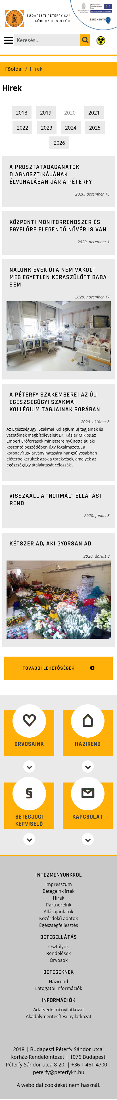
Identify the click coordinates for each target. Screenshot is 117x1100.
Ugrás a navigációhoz (26, 4)
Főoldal (14, 68)
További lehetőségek (48, 668)
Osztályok (58, 946)
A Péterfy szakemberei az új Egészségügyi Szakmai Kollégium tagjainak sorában (54, 402)
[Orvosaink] (29, 766)
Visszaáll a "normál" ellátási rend (55, 499)
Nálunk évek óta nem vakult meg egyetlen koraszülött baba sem (58, 277)
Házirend (88, 744)
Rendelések (58, 953)
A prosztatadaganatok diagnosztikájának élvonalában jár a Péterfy (50, 174)
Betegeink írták (58, 891)
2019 (45, 112)
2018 (21, 112)
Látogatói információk (58, 988)
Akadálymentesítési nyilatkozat (58, 1016)
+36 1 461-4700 (89, 1064)
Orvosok (59, 960)
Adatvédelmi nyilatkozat (58, 1009)
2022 (22, 127)
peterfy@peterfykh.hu (58, 1072)
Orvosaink (29, 744)
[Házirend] (88, 766)
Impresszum (58, 884)
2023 (46, 127)
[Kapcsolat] (88, 839)
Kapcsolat (87, 817)
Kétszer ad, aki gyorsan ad (50, 543)
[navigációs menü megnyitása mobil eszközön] (8, 40)
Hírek (58, 898)
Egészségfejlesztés (58, 925)
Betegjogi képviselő (29, 820)
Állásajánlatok (58, 911)
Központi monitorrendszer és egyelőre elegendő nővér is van (57, 225)
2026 (59, 142)
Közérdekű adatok (58, 918)
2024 (70, 127)
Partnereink (58, 905)
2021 (94, 112)
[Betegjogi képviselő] (29, 839)
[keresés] (85, 40)
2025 (95, 127)
